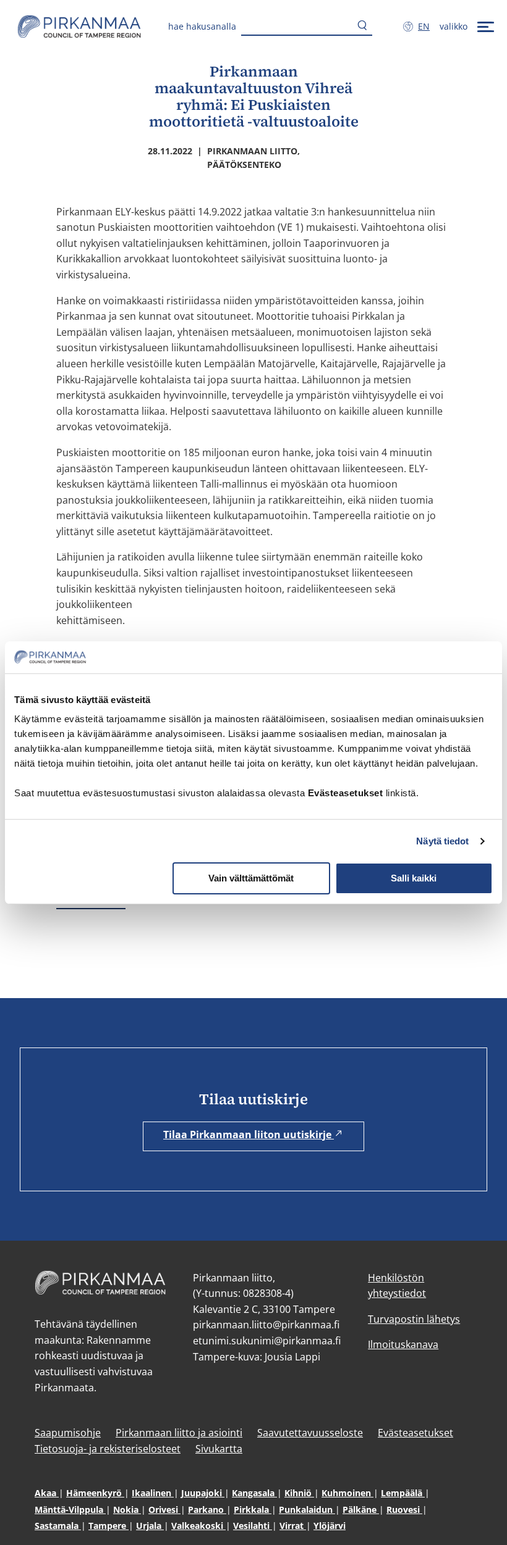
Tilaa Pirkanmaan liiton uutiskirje (248, 1134)
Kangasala (254, 1493)
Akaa (47, 1493)
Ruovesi (404, 1509)
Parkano (207, 1509)
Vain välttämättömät (251, 878)
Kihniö (299, 1493)
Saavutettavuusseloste (310, 1432)
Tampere (108, 1525)
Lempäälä (403, 1493)
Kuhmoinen (347, 1493)
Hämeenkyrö (95, 1493)
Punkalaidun (307, 1509)
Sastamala (58, 1525)
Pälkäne (361, 1509)
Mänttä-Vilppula (70, 1509)
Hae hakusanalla (202, 26)
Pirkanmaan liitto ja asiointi (179, 1432)
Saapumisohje (68, 1432)
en (426, 26)
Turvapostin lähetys (414, 1319)
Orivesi (164, 1509)
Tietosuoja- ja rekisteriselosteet (108, 1448)
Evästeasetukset (415, 1432)
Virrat (292, 1525)
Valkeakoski (198, 1525)
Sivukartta (218, 1448)
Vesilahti (252, 1525)
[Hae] (362, 26)
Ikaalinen (153, 1493)
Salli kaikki (414, 878)
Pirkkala (252, 1509)
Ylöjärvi (329, 1525)
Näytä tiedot (442, 841)
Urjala (150, 1525)
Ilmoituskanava (403, 1344)
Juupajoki (202, 1493)
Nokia (127, 1509)
